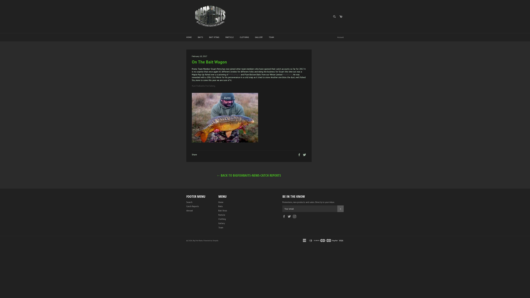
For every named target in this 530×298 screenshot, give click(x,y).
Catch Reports (192, 206)
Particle (229, 37)
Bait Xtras (214, 37)
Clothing (244, 37)
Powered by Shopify (210, 241)
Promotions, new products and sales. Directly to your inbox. (308, 202)
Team (271, 37)
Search (189, 202)
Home (189, 37)
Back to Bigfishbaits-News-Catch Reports (250, 175)
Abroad (189, 210)
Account (340, 37)
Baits (200, 37)
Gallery (259, 37)
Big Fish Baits (198, 241)
